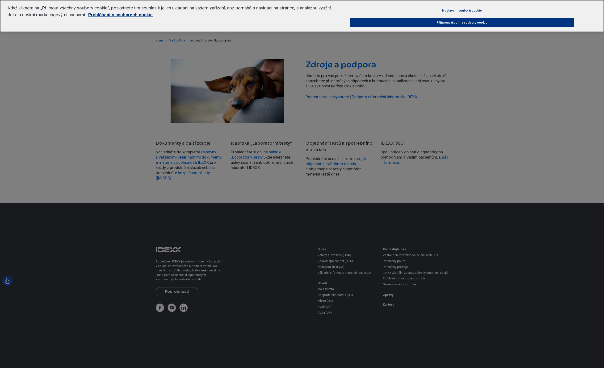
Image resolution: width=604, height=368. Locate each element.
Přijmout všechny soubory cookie (462, 22)
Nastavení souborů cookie (462, 10)
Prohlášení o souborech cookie (120, 14)
